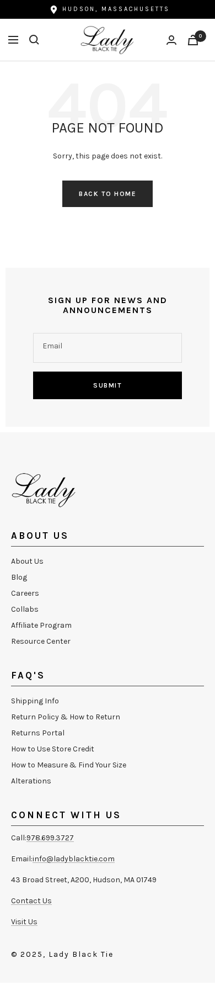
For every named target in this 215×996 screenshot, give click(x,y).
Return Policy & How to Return (65, 717)
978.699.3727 (50, 838)
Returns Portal (37, 733)
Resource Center (41, 641)
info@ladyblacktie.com (74, 858)
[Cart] (192, 40)
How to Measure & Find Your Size (68, 765)
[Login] (171, 40)
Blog (19, 577)
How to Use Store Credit (52, 749)
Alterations (31, 781)
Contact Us (31, 900)
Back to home (107, 194)
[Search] (34, 40)
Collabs (25, 609)
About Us (27, 561)
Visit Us (24, 921)
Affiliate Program (41, 625)
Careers (25, 593)
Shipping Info (35, 701)
